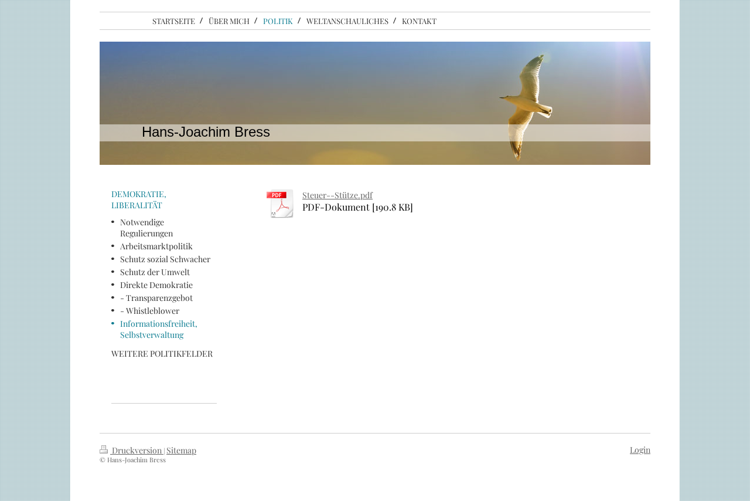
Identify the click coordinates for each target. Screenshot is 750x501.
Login (640, 449)
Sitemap (181, 450)
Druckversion (136, 450)
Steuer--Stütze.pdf (337, 195)
